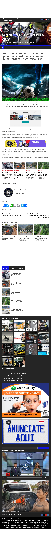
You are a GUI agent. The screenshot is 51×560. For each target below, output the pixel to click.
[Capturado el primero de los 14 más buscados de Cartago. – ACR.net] (19, 165)
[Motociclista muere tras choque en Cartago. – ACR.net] (6, 310)
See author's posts (20, 193)
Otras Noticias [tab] (21, 268)
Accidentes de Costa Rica (8, 62)
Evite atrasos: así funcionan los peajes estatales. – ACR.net (25, 237)
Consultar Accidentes (7, 20)
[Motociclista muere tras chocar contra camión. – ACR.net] (7, 165)
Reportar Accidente (7, 18)
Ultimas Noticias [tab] (5, 268)
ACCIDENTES (5, 170)
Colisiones (10, 170)
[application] (25, 465)
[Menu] (6, 47)
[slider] (24, 477)
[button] (6, 47)
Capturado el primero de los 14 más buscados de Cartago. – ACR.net (8, 238)
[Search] (48, 47)
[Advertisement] (25, 9)
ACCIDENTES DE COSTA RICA (23, 37)
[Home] (3, 47)
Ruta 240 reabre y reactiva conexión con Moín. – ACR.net (41, 237)
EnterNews (36, 527)
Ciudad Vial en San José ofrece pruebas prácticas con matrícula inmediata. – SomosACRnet (13, 214)
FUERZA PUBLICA (8, 209)
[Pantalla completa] (47, 477)
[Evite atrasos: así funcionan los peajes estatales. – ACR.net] (31, 165)
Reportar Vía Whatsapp (16, 18)
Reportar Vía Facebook (26, 18)
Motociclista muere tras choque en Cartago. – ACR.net (17, 310)
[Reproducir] (3, 477)
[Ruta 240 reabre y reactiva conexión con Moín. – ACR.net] (43, 165)
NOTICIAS (16, 170)
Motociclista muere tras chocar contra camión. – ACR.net (16, 274)
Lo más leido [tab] (12, 268)
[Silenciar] (45, 477)
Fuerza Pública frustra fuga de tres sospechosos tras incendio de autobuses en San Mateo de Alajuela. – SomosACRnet (38, 215)
